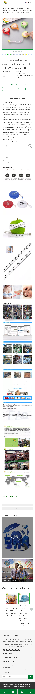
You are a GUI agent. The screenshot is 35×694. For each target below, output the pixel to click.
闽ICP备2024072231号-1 (24, 686)
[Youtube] (12, 650)
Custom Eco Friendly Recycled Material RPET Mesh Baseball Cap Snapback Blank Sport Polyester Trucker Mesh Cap (23, 616)
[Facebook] (4, 650)
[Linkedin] (7, 650)
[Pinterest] (18, 650)
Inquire (13, 84)
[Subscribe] (30, 677)
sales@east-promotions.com (12, 667)
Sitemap (15, 686)
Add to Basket (12, 89)
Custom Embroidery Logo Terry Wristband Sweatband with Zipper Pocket (11, 611)
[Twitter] (9, 650)
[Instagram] (15, 650)
